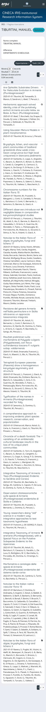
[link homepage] (6, 4)
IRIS (3, 24)
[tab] (6, 82)
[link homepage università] (27, 4)
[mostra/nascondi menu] (43, 4)
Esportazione (22, 63)
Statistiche (38, 30)
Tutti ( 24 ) (37, 63)
